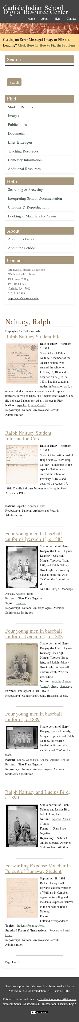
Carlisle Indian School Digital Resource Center (35, 8)
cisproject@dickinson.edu (23, 298)
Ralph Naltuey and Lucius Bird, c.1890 (37, 794)
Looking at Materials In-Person (32, 215)
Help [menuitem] (57, 19)
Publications (17, 124)
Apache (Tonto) (37, 405)
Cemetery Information (25, 159)
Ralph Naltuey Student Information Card (28, 435)
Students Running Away (30, 925)
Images (13, 115)
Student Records (20, 106)
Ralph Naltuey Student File (33, 336)
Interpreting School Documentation (35, 198)
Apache (21, 405)
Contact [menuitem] (71, 19)
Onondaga (67, 589)
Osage (55, 589)
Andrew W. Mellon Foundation (27, 991)
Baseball (21, 603)
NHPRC (65, 991)
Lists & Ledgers (20, 142)
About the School (21, 247)
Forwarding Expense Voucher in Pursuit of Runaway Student (38, 868)
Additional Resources (24, 168)
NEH (50, 991)
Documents (16, 133)
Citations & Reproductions (28, 207)
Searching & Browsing (25, 189)
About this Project (22, 238)
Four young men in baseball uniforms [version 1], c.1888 (34, 536)
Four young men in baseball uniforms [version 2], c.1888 (34, 633)
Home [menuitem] (31, 19)
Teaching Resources (23, 151)
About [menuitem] (44, 19)
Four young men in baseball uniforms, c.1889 (33, 716)
